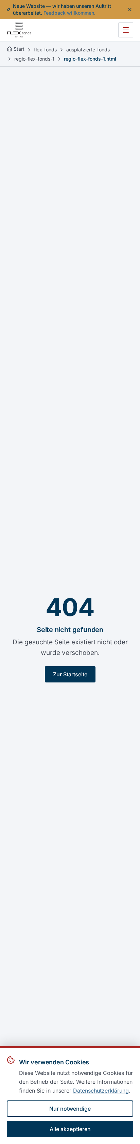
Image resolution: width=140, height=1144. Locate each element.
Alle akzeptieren (70, 1129)
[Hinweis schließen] (130, 9)
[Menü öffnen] (125, 29)
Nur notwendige (70, 1108)
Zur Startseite (70, 674)
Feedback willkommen (68, 13)
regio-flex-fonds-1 (34, 59)
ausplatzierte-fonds (88, 49)
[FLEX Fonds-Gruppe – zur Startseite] (19, 29)
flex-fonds (45, 49)
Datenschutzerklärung (101, 1090)
